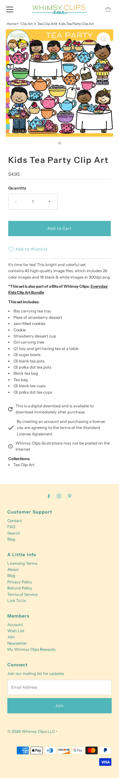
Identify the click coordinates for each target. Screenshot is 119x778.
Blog (11, 539)
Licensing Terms (22, 563)
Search (13, 533)
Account (15, 624)
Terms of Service (22, 594)
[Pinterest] (69, 496)
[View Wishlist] (94, 9)
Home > (13, 24)
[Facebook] (49, 496)
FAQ (11, 526)
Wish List (15, 631)
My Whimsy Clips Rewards (31, 649)
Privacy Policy (19, 582)
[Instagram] (59, 496)
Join (11, 637)
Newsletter (17, 643)
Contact (14, 520)
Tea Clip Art (23, 465)
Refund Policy (19, 588)
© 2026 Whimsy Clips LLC (31, 731)
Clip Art (26, 24)
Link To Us (16, 600)
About (13, 569)
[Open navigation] (10, 9)
